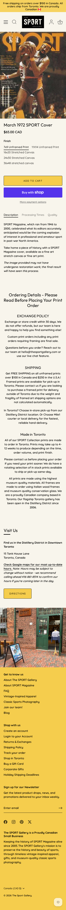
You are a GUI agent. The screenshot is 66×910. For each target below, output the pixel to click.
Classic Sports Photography (22, 702)
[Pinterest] (21, 821)
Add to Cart (33, 180)
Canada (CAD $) (12, 888)
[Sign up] (60, 808)
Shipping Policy (13, 747)
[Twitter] (30, 821)
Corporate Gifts (14, 769)
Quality (52, 215)
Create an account (16, 731)
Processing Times (33, 215)
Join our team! (13, 707)
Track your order (14, 752)
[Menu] (6, 22)
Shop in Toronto (14, 758)
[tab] (13, 215)
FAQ (6, 691)
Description (11, 215)
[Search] (14, 22)
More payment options (33, 201)
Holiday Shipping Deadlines (21, 774)
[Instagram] (13, 821)
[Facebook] (5, 821)
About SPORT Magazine (19, 685)
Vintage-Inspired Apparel (20, 696)
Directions (17, 593)
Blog (7, 712)
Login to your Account (18, 736)
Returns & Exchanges (17, 742)
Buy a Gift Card (13, 763)
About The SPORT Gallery (20, 680)
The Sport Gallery (22, 895)
